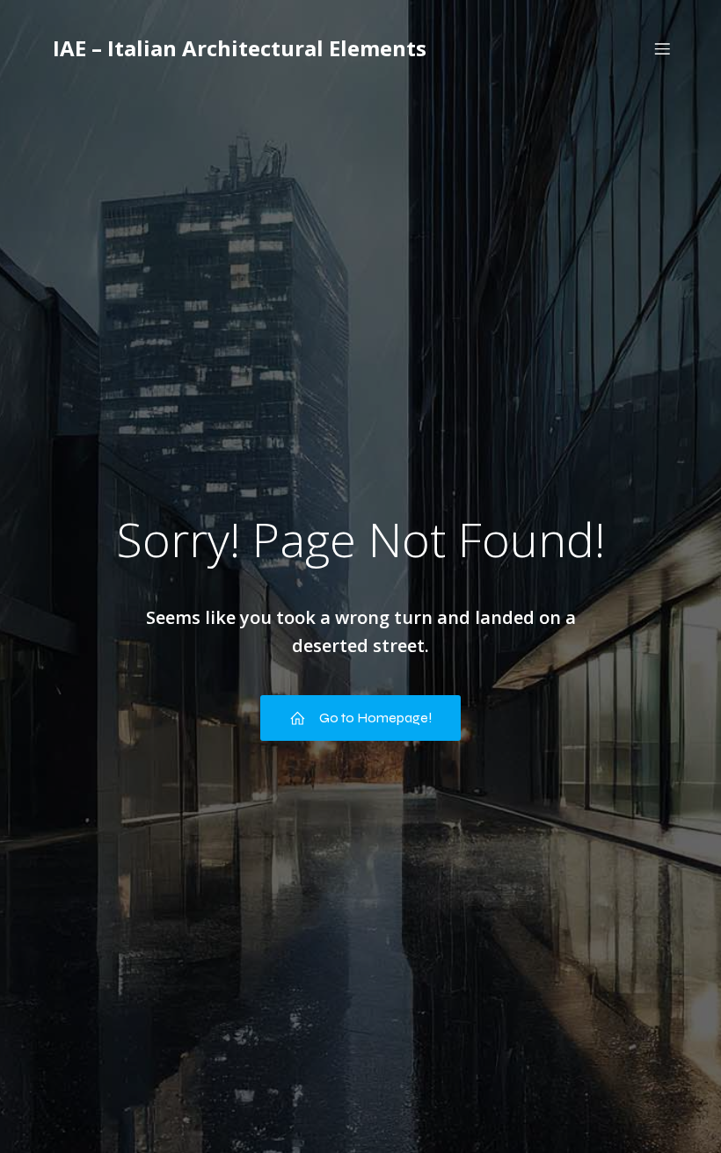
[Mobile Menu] (662, 48)
